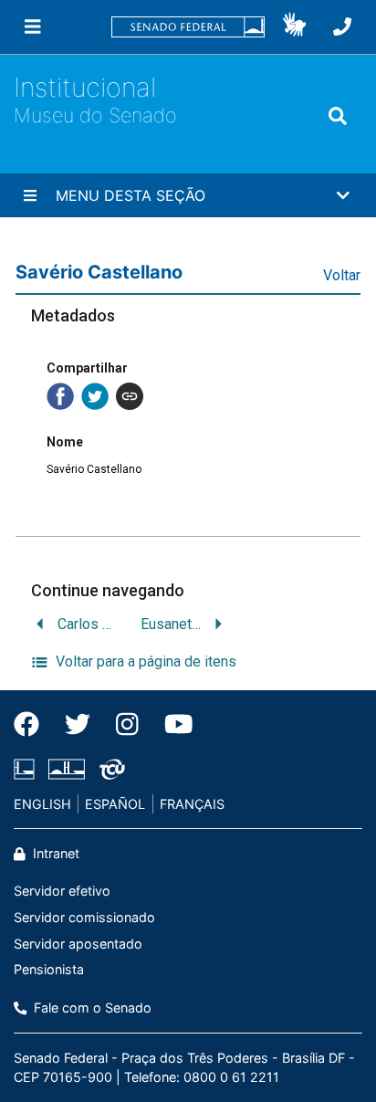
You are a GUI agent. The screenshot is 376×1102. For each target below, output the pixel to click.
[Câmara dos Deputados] (27, 769)
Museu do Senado (95, 115)
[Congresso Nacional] (66, 769)
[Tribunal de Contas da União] (109, 769)
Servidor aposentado (78, 943)
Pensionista (49, 969)
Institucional (85, 87)
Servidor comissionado (84, 917)
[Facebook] (33, 724)
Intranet (54, 853)
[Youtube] (172, 724)
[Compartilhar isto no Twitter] (95, 396)
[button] (294, 27)
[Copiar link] (129, 396)
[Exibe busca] (337, 116)
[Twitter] (77, 724)
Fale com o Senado (90, 1007)
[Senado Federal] (188, 26)
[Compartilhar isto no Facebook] (60, 396)
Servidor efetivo (62, 890)
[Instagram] (127, 724)
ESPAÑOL (115, 804)
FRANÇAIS (192, 804)
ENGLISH (42, 804)
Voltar (341, 275)
